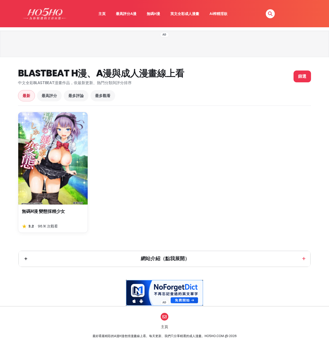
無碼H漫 (153, 13)
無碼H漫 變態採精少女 (43, 211)
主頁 (102, 13)
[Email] (164, 317)
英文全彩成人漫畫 (184, 13)
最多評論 (76, 95)
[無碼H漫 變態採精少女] (53, 158)
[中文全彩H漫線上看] (44, 14)
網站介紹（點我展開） (165, 258)
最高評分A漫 (126, 13)
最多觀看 (103, 95)
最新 (26, 95)
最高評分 (49, 95)
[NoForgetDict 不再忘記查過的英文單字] (164, 293)
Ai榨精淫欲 (218, 13)
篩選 (302, 76)
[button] (270, 13)
